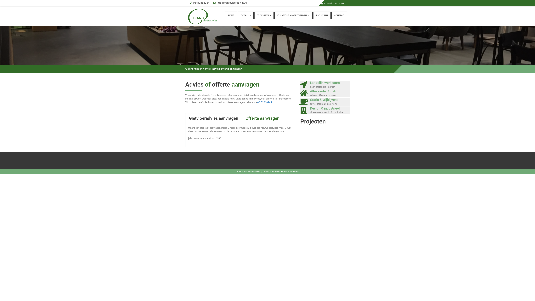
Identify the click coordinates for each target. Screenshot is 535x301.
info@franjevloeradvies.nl (231, 2)
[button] (309, 15)
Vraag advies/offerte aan (328, 3)
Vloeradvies (264, 15)
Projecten (322, 15)
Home (231, 15)
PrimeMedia (293, 171)
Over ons (246, 15)
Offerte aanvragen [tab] (262, 118)
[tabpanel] (240, 135)
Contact (339, 15)
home (206, 68)
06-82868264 (201, 2)
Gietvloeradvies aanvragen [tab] (213, 118)
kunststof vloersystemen (292, 15)
